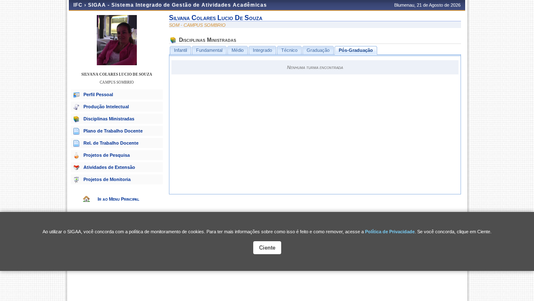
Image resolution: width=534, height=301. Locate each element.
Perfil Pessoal (98, 94)
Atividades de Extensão (109, 167)
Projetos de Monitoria (107, 179)
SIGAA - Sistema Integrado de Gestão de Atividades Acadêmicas (177, 5)
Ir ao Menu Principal (118, 199)
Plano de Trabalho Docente (113, 130)
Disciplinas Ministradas (108, 118)
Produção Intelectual (106, 106)
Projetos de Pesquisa (106, 155)
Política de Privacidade (390, 231)
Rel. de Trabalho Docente (111, 142)
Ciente (267, 248)
